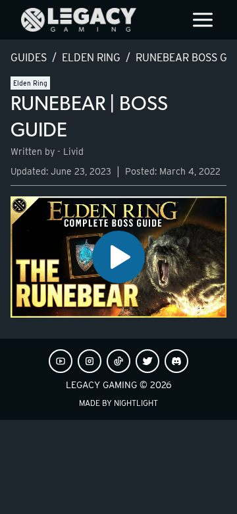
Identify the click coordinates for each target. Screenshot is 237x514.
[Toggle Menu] (203, 20)
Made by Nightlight (118, 403)
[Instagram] (89, 361)
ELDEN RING (91, 57)
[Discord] (176, 361)
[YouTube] (60, 361)
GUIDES (29, 57)
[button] (118, 257)
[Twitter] (147, 361)
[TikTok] (118, 361)
